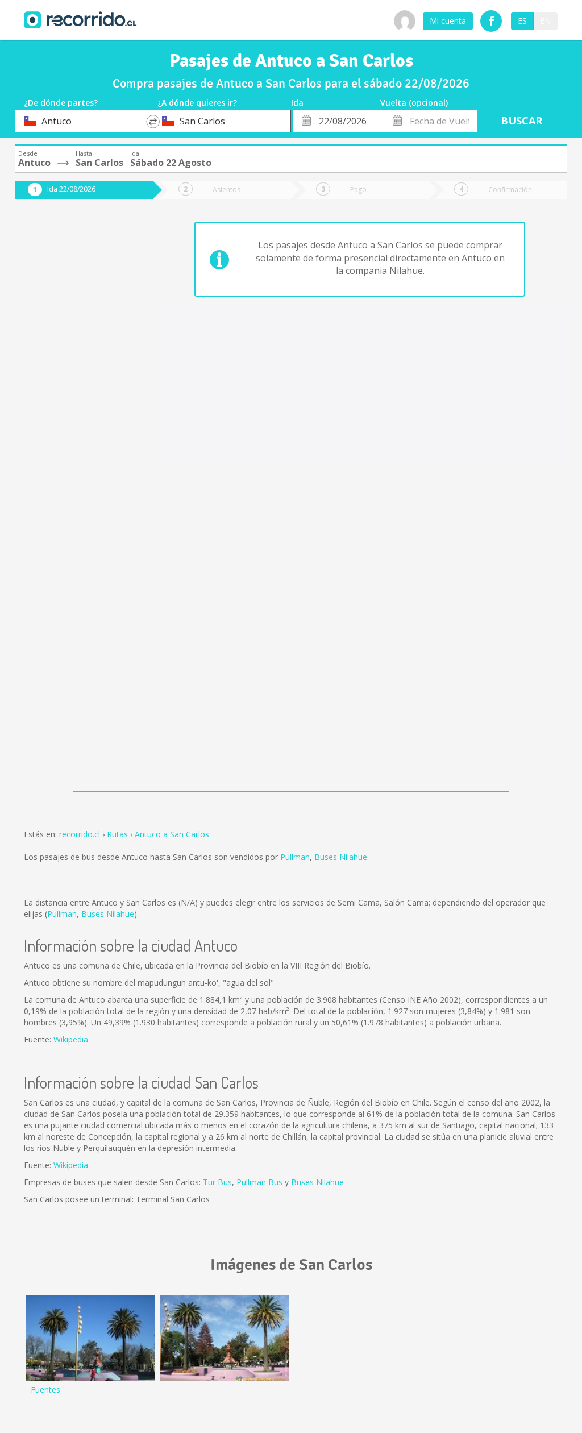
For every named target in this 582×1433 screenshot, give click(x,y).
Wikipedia (70, 1039)
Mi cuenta (448, 20)
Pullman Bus (259, 1182)
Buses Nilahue (340, 857)
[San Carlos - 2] (90, 1338)
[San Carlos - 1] (224, 1338)
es (522, 20)
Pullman (295, 857)
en (545, 20)
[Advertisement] (75, 393)
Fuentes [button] (45, 1389)
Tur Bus (217, 1182)
